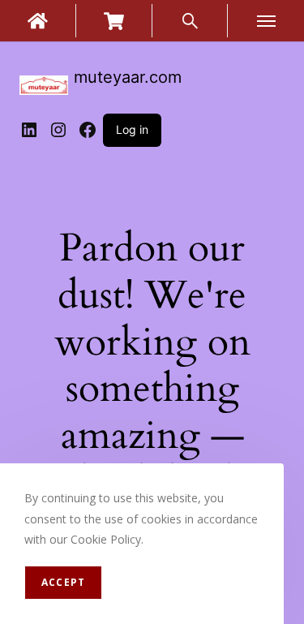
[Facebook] (87, 130)
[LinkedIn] (29, 130)
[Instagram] (58, 130)
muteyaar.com (128, 77)
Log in (132, 129)
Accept (63, 582)
